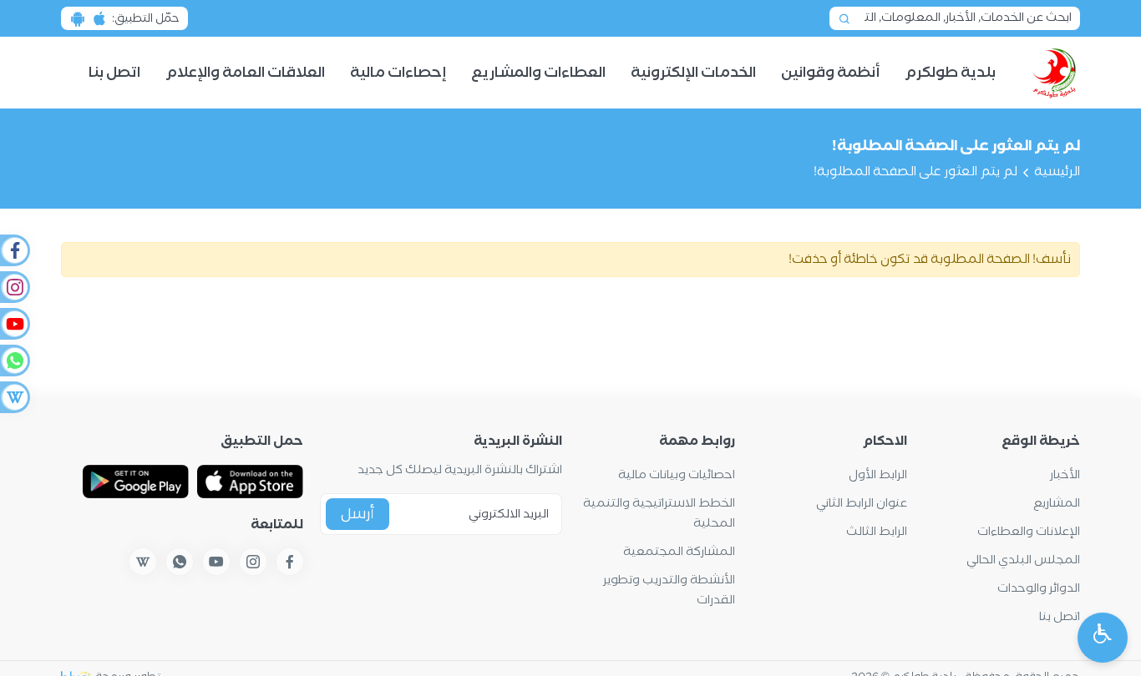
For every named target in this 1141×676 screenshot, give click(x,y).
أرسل (357, 514)
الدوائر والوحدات (1038, 589)
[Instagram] (14, 287)
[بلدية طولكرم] (1054, 72)
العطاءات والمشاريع (538, 73)
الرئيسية (1057, 172)
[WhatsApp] (14, 360)
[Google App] (136, 481)
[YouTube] (14, 323)
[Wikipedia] (14, 397)
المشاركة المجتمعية (679, 552)
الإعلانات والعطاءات (1028, 532)
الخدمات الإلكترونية (693, 73)
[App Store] (250, 481)
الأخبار (1065, 475)
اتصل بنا (114, 73)
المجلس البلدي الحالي (1023, 560)
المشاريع (1056, 503)
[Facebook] (14, 250)
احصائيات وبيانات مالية (676, 475)
